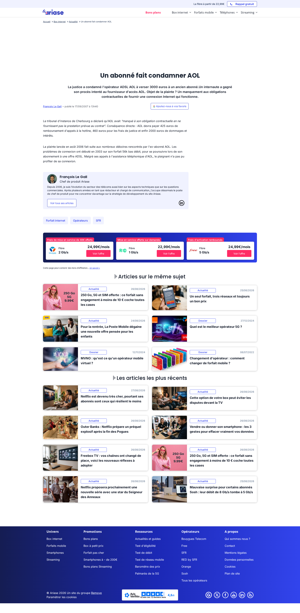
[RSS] (250, 595)
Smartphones (55, 552)
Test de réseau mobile (149, 559)
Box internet (54, 539)
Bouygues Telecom (193, 539)
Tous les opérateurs (194, 580)
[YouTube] (234, 595)
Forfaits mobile (56, 545)
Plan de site (232, 573)
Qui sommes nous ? (237, 539)
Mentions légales (236, 552)
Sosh (184, 573)
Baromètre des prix (147, 566)
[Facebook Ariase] (225, 595)
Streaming (53, 559)
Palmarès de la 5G (147, 573)
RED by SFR (189, 559)
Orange (186, 566)
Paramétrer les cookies (62, 597)
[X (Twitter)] (217, 595)
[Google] (209, 595)
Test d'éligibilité (145, 545)
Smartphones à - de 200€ (100, 559)
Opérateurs (80, 220)
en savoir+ (95, 268)
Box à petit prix (93, 545)
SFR (98, 220)
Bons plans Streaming (98, 566)
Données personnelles (239, 559)
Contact (230, 545)
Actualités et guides (148, 539)
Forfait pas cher (94, 552)
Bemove (96, 593)
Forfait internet (55, 220)
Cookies (230, 566)
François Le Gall (52, 106)
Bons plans (91, 539)
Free (184, 545)
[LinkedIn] (181, 203)
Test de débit (143, 552)
